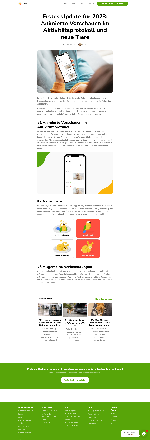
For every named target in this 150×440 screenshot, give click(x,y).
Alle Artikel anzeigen (103, 299)
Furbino (113, 420)
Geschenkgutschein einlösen (25, 422)
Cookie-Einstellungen (95, 421)
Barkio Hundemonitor (49, 411)
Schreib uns (92, 424)
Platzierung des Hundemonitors (70, 412)
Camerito (114, 417)
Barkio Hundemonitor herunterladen (112, 4)
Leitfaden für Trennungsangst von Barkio (48, 416)
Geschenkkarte (23, 426)
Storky (113, 423)
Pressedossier (46, 422)
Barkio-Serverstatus (25, 433)
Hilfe (72, 4)
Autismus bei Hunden (72, 425)
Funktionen (92, 417)
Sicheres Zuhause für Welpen (72, 418)
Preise (81, 4)
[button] (73, 3)
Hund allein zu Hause (72, 422)
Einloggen (90, 4)
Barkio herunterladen (25, 411)
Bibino (113, 413)
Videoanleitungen (94, 414)
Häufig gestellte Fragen (96, 411)
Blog (65, 4)
